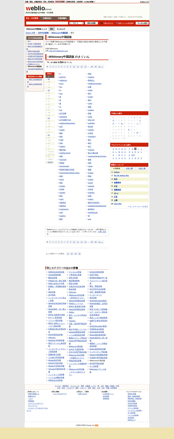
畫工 (89, 140)
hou (60, 87)
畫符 (89, 100)
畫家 (89, 160)
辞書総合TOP (144, 2)
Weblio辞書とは (33, 394)
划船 (61, 156)
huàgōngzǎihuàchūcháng (97, 156)
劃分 (89, 94)
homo (61, 84)
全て (29, 41)
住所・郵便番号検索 (98, 292)
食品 (93, 388)
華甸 (61, 183)
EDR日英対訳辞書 (55, 335)
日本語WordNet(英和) (98, 326)
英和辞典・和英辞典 (135, 398)
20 (72, 253)
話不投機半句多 (65, 120)
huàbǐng (62, 146)
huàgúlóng (92, 136)
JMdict (71, 312)
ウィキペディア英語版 (98, 352)
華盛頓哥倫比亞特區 (66, 170)
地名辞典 (51, 292)
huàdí (61, 199)
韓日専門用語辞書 (97, 363)
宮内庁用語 (94, 275)
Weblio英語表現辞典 (98, 335)
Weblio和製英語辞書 (77, 332)
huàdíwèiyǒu (64, 209)
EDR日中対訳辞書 (55, 363)
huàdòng (62, 216)
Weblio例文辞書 (54, 360)
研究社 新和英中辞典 (77, 306)
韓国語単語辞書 (75, 361)
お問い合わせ (82, 394)
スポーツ (83, 388)
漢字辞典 (93, 298)
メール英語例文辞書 (77, 335)
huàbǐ (61, 140)
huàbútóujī (63, 117)
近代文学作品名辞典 (98, 289)
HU (49, 135)
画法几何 (91, 120)
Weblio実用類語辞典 (77, 301)
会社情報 (106, 396)
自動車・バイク (90, 386)
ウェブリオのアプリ (60, 394)
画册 (61, 176)
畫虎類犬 (91, 209)
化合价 (90, 183)
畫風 (89, 107)
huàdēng (91, 77)
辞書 (26, 1)
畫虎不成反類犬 (94, 203)
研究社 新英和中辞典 (56, 315)
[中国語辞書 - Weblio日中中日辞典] (35, 10)
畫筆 (61, 133)
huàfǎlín (91, 130)
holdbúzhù (63, 80)
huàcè (61, 179)
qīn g (116, 193)
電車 (82, 386)
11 (78, 66)
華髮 (89, 113)
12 (82, 66)
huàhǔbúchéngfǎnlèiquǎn (97, 206)
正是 (115, 197)
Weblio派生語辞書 (97, 332)
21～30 (141, 168)
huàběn (62, 130)
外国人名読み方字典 (56, 284)
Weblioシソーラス (76, 304)
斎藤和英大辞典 (54, 355)
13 (85, 66)
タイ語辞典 (131, 413)
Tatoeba (72, 321)
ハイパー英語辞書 (55, 320)
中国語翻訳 (62, 18)
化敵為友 (62, 206)
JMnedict (52, 338)
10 (74, 66)
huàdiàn (62, 186)
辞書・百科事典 (111, 388)
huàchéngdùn (64, 166)
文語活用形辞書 (54, 275)
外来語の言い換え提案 (57, 281)
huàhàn (90, 179)
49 (96, 66)
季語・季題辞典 (96, 286)
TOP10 (116, 169)
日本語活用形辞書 (97, 272)
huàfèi (90, 90)
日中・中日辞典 (32, 18)
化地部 (61, 189)
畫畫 (89, 170)
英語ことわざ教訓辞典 (98, 318)
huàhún (90, 199)
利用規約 (31, 401)
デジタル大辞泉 (75, 272)
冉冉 (115, 179)
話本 (61, 127)
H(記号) (50, 162)
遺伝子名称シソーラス (78, 329)
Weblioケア (132, 420)
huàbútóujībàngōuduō (67, 123)
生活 (63, 388)
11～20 (129, 168)
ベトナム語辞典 (133, 415)
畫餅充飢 (62, 150)
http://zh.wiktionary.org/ (58, 51)
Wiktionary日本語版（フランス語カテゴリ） (77, 372)
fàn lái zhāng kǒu (121, 175)
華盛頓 (61, 163)
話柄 (61, 143)
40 (79, 253)
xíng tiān (118, 204)
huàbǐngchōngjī (64, 153)
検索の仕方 (32, 396)
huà (60, 110)
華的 (61, 196)
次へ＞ (101, 66)
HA (49, 79)
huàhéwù (91, 193)
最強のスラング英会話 (78, 338)
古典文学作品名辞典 (77, 286)
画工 (89, 146)
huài (89, 219)
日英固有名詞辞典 (97, 329)
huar (61, 94)
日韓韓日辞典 (70, 1)
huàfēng (91, 110)
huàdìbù (62, 193)
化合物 (90, 189)
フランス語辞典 (133, 408)
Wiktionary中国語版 (59, 33)
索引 (51, 29)
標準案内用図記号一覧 (98, 278)
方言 (103, 388)
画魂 (89, 196)
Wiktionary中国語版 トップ (36, 29)
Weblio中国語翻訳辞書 (99, 355)
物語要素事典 (74, 281)
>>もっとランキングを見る (138, 207)
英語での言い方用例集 (98, 309)
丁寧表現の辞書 (75, 275)
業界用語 (66, 386)
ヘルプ (30, 398)
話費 (89, 87)
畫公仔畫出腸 (93, 153)
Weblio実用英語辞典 (77, 309)
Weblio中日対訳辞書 (56, 366)
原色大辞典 (73, 278)
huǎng (116, 172)
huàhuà (90, 173)
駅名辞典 (72, 289)
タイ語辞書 (94, 366)
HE (49, 90)
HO (49, 118)
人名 (98, 388)
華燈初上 (91, 80)
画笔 (61, 136)
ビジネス (58, 386)
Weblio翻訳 (132, 401)
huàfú (90, 103)
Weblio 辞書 (30, 33)
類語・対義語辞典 (36, 1)
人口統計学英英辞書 (56, 357)
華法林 (90, 127)
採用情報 (106, 398)
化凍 (61, 213)
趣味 (77, 388)
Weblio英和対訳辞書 (98, 349)
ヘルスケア (70, 388)
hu (60, 90)
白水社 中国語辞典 (76, 349)
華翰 (89, 176)
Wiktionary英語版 (76, 346)
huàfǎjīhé (91, 123)
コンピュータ (74, 386)
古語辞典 (80, 1)
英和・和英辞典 (48, 1)
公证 (115, 186)
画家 (89, 163)
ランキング (61, 29)
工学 (102, 386)
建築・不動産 (110, 386)
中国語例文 (47, 18)
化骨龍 (90, 133)
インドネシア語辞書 (56, 375)
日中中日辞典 (60, 1)
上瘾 (115, 200)
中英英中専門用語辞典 (98, 358)
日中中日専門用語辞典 (78, 352)
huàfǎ (90, 117)
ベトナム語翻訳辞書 (56, 378)
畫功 (89, 143)
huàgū (90, 166)
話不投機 (62, 113)
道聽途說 (117, 190)
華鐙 (61, 219)
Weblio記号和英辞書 (56, 340)
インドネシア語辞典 (135, 410)
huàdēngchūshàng (94, 84)
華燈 (89, 74)
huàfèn (90, 97)
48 (92, 66)
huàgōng (91, 150)
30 (76, 253)
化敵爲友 (62, 203)
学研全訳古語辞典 (55, 380)
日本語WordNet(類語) (98, 301)
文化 (58, 388)
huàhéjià (91, 186)
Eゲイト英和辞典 (55, 318)
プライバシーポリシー (35, 403)
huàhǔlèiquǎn (93, 213)
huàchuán (62, 160)
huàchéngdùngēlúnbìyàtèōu (69, 173)
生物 (89, 388)
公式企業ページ (108, 394)
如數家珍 (117, 182)
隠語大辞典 (73, 284)
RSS (96, 425)
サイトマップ (32, 405)
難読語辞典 (52, 278)
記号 (133, 155)
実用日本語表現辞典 (56, 272)
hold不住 (62, 77)
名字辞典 (51, 295)
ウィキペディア (96, 295)
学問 (117, 386)
